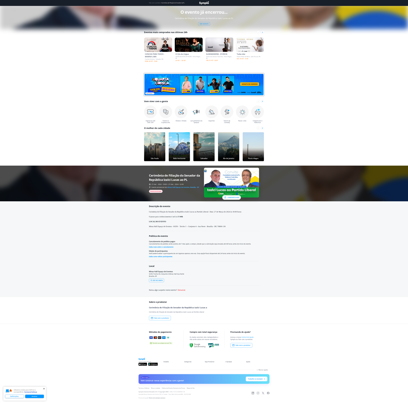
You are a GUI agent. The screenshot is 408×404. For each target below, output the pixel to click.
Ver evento (204, 24)
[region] (24, 394)
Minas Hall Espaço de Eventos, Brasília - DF (183, 187)
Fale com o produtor (161, 318)
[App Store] (143, 364)
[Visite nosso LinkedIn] (253, 393)
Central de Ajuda (248, 337)
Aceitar (34, 396)
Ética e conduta (155, 388)
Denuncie (181, 290)
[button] (8, 391)
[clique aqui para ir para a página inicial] (204, 3)
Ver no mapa (157, 280)
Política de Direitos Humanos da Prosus (173, 388)
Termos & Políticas (30, 392)
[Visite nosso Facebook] (268, 393)
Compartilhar (233, 197)
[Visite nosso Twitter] (263, 393)
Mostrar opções (263, 370)
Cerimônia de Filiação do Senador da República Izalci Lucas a (173, 3)
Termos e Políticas (144, 388)
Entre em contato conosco (157, 398)
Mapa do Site (191, 388)
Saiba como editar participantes (160, 256)
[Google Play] (153, 364)
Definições (14, 396)
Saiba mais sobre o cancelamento (161, 247)
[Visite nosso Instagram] (258, 393)
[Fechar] (44, 388)
